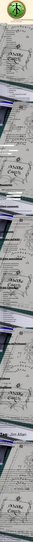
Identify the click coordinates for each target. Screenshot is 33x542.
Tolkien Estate (7, 323)
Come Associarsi (10, 34)
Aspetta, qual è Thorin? (15, 80)
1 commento (18, 539)
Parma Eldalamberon (11, 537)
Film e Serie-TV (10, 76)
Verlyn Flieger (6, 369)
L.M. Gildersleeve (7, 365)
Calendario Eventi (7, 130)
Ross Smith (29, 537)
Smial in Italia (12, 90)
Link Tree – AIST (7, 251)
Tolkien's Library (7, 334)
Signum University (7, 315)
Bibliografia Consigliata (9, 59)
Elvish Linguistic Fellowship (10, 302)
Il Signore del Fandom (14, 111)
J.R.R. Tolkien (6, 53)
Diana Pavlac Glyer (7, 354)
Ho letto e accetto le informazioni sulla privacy (13, 189)
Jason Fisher (6, 360)
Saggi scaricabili (10, 61)
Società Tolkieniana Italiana (10, 275)
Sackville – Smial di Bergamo (10, 271)
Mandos (5, 309)
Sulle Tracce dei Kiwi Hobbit (19, 94)
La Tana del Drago (7, 49)
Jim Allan (17, 535)
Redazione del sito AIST (12, 30)
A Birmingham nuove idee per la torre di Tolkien (22, 217)
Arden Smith (17, 533)
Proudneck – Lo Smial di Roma (10, 269)
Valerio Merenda (10, 210)
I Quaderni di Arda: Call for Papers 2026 (16, 134)
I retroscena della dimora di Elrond (20, 103)
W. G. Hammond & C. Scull (9, 371)
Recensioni (9, 67)
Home (4, 26)
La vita (8, 55)
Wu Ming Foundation (8, 336)
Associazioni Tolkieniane (15, 88)
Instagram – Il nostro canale (10, 249)
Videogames (9, 117)
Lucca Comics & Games (12, 46)
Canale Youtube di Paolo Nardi (10, 298)
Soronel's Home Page (8, 317)
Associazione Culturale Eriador (11, 263)
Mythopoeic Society (8, 267)
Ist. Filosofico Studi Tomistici (10, 265)
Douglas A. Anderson (8, 358)
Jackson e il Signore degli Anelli (17, 78)
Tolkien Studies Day (11, 42)
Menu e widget (4, 23)
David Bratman (7, 352)
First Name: (3, 196)
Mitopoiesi (9, 40)
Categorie (2, 148)
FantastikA (9, 38)
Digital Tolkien (6, 300)
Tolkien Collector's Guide (9, 321)
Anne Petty (6, 348)
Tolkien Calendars (10, 115)
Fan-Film (11, 92)
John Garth (6, 363)
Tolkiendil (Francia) (8, 278)
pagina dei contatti (7, 425)
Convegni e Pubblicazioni (12, 63)
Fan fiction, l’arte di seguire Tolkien (21, 98)
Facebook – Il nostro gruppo (10, 246)
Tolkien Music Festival (8, 331)
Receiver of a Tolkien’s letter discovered (16, 142)
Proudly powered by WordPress (12, 541)
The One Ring (12, 125)
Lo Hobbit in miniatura (15, 128)
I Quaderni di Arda (7, 51)
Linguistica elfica (4, 533)
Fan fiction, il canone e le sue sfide (21, 100)
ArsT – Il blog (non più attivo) (10, 244)
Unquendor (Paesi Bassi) (9, 280)
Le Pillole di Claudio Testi (12, 69)
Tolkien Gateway (7, 325)
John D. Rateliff (7, 362)
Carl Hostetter (25, 533)
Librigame (8, 121)
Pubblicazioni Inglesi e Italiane (13, 57)
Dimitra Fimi (6, 356)
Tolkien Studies (7, 333)
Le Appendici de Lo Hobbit (19, 101)
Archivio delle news (26, 531)
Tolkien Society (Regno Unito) (10, 277)
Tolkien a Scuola (10, 73)
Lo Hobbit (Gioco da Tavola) (16, 127)
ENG (4, 132)
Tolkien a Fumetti (10, 113)
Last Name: (3, 199)
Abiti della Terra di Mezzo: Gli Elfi (17, 109)
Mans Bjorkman (25, 535)
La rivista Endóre (7, 307)
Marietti (5, 311)
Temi (4, 75)
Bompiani (5, 296)
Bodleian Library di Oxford (9, 294)
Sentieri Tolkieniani (8, 273)
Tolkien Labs (9, 65)
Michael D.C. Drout (7, 367)
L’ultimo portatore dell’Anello (19, 105)
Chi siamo (5, 28)
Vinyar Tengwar (11, 539)
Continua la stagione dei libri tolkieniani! (23, 210)
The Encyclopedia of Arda (9, 319)
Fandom (8, 86)
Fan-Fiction (12, 96)
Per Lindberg (21, 537)
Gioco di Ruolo (10, 123)
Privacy (2, 541)
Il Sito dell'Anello (7, 306)
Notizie (12, 533)
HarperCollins (6, 304)
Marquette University (8, 313)
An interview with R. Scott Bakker (14, 136)
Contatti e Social (10, 32)
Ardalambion (6, 292)
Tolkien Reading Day (11, 44)
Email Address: (4, 192)
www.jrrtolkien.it (4, 392)
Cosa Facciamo (7, 36)
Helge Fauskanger (8, 535)
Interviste (8, 71)
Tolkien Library (7, 329)
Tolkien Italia (6, 327)
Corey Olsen (6, 350)
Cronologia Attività (11, 47)
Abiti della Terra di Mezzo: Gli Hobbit (18, 107)
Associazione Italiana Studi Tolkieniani (23, 19)
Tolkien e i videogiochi (14, 119)
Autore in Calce (15, 531)
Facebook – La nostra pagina (10, 248)
